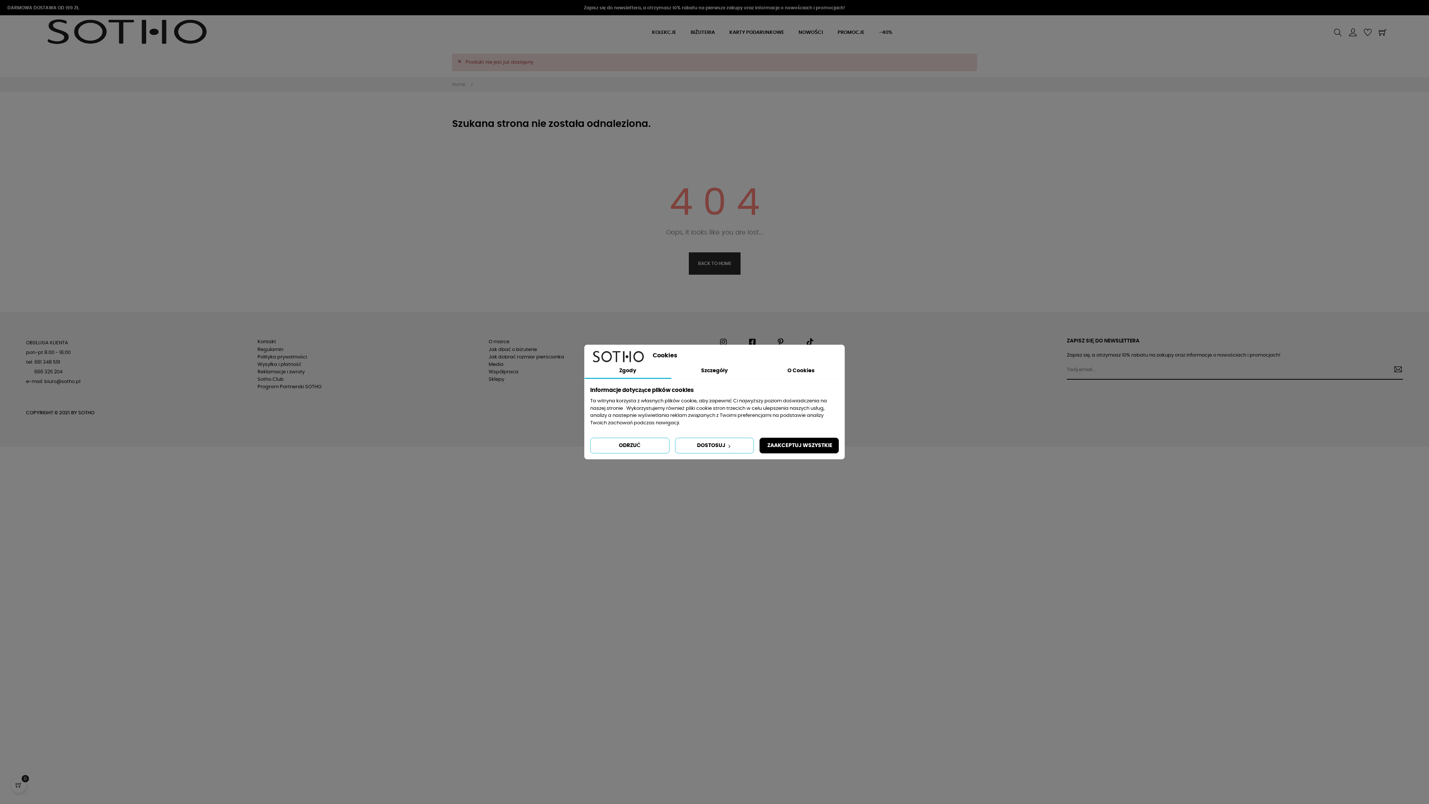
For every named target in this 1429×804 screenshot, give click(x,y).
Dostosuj (711, 445)
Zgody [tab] (627, 370)
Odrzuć (629, 445)
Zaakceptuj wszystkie (799, 445)
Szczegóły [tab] (714, 370)
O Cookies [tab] (801, 370)
